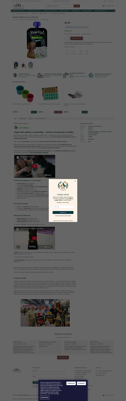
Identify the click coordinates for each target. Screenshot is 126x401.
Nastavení (44, 397)
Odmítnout (71, 383)
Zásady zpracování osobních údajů (63, 215)
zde (58, 394)
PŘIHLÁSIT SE (63, 212)
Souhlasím (81, 383)
